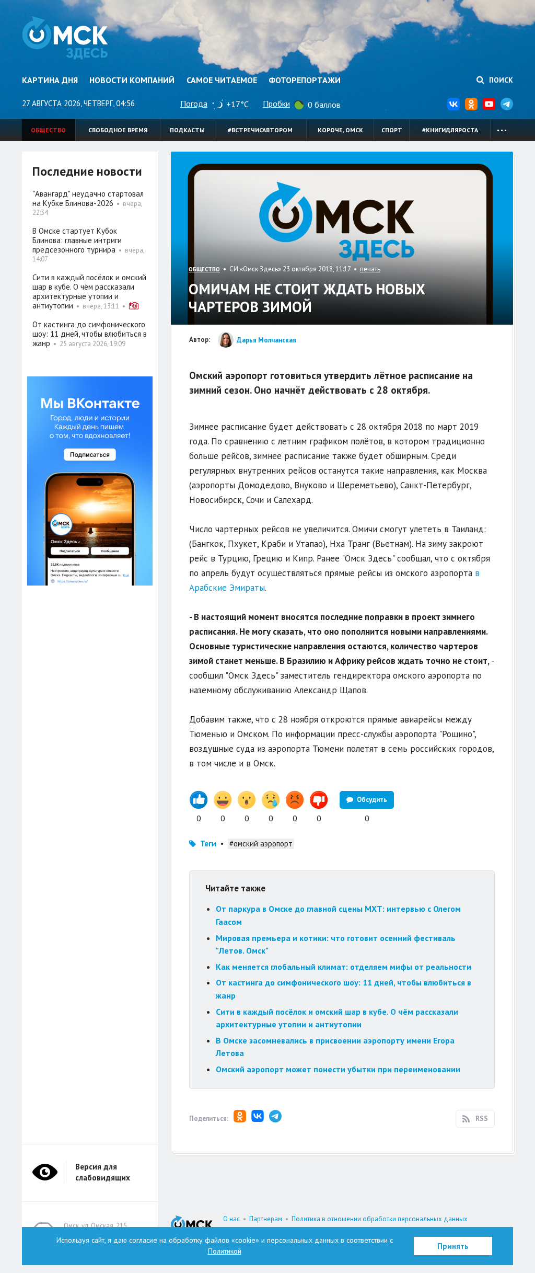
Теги (208, 843)
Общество (48, 130)
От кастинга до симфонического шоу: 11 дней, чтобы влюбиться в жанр (89, 333)
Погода (193, 103)
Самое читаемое (222, 80)
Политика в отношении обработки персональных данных (380, 1218)
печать (370, 269)
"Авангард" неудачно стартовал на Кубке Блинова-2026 (88, 198)
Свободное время (117, 130)
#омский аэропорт (261, 843)
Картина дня (50, 80)
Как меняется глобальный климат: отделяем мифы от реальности (343, 966)
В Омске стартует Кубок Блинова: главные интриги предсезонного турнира (77, 240)
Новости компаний (132, 80)
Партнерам (265, 1218)
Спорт (391, 130)
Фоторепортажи (305, 80)
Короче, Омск (340, 130)
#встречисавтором (260, 130)
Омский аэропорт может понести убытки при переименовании (338, 1069)
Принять (453, 1246)
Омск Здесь (65, 38)
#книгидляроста (450, 130)
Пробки (276, 103)
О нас (231, 1218)
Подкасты (187, 130)
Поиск (500, 80)
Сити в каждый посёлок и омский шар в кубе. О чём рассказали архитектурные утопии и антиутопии (89, 291)
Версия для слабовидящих (102, 1172)
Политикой (224, 1251)
